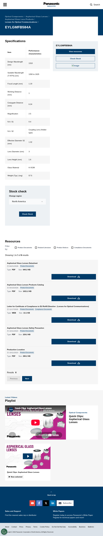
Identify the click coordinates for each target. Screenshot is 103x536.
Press (21, 527)
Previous (14, 379)
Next (27, 379)
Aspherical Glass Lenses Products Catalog (25, 285)
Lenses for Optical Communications (21, 22)
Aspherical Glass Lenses (37, 16)
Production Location (16, 350)
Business (82, 527)
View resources (75, 51)
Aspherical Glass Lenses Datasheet (22, 263)
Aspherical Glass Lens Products (19, 19)
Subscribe (67, 503)
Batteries (91, 527)
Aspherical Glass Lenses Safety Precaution (25, 328)
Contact (14, 527)
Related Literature (44, 248)
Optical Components (14, 16)
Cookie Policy (44, 527)
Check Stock (27, 214)
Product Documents (25, 248)
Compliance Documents (82, 248)
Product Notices (62, 248)
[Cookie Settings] (4, 532)
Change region (15, 196)
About (7, 527)
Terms (35, 527)
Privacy (28, 527)
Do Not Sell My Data (59, 527)
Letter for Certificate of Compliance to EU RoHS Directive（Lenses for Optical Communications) (48, 306)
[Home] (51, 4)
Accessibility (72, 527)
